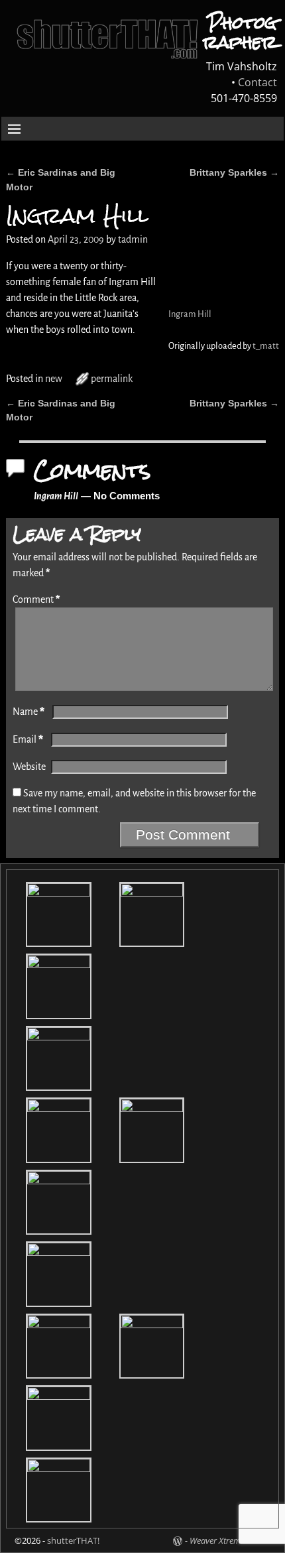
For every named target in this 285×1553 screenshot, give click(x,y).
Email (28, 739)
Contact (257, 82)
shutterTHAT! (73, 1540)
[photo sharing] (169, 266)
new (53, 378)
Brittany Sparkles (234, 172)
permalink (112, 378)
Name (28, 711)
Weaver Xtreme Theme (230, 1540)
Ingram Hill (189, 314)
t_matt (266, 346)
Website (29, 766)
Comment (36, 599)
